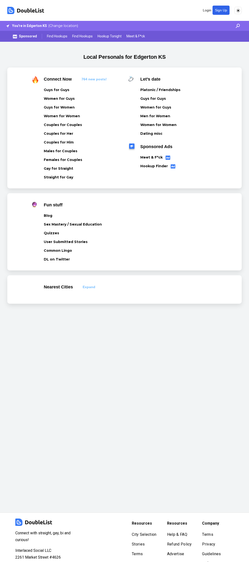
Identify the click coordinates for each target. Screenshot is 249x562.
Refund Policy (179, 544)
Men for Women (155, 116)
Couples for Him (59, 142)
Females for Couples (63, 160)
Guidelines (211, 554)
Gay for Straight (58, 168)
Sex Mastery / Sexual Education (73, 224)
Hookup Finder (154, 166)
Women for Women (62, 116)
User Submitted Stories (66, 242)
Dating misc (151, 133)
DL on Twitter (57, 259)
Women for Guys (59, 98)
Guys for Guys (56, 90)
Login (207, 10)
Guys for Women (59, 107)
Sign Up (221, 10)
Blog (48, 215)
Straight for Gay (58, 177)
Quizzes (51, 233)
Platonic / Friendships (160, 90)
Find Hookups (57, 36)
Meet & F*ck (135, 36)
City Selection (144, 534)
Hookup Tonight (110, 36)
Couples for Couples (63, 125)
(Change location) (63, 26)
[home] (25, 10)
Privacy (208, 544)
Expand (89, 287)
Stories (138, 544)
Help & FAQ (177, 534)
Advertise (175, 554)
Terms (137, 554)
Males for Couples (60, 151)
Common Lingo (58, 250)
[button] (236, 26)
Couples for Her (58, 133)
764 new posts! (94, 79)
